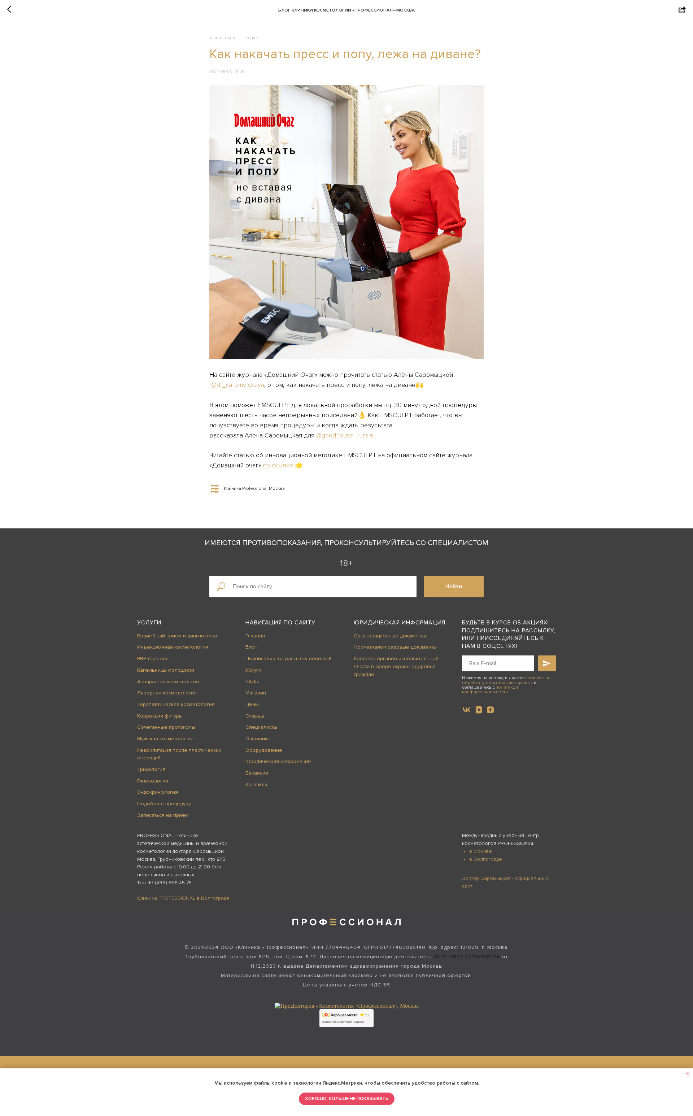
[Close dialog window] (681, 11)
